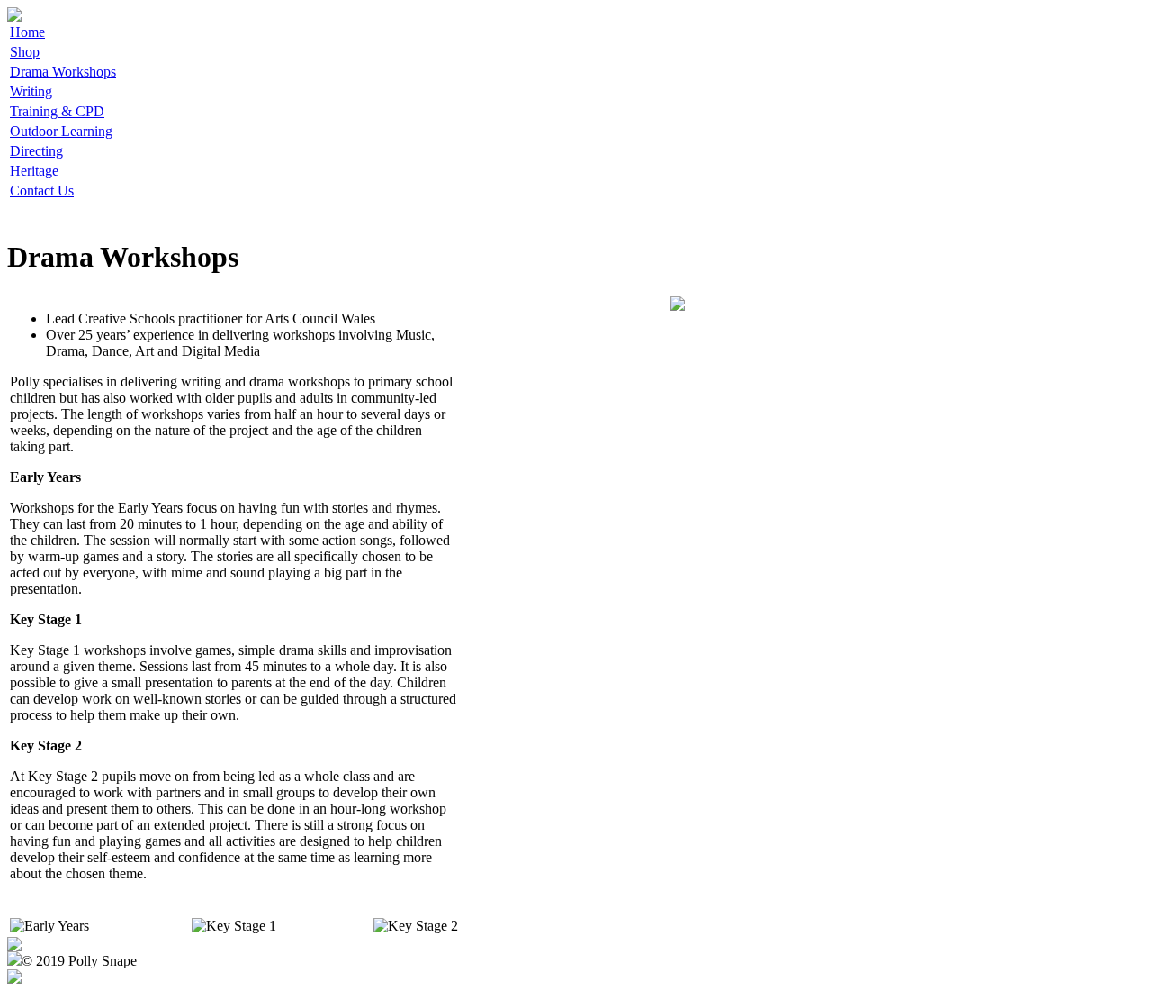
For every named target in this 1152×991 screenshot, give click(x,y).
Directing (36, 151)
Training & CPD (57, 111)
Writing (31, 91)
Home (27, 32)
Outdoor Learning (61, 131)
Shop (25, 51)
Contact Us (42, 190)
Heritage (34, 170)
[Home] (14, 16)
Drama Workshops (63, 71)
